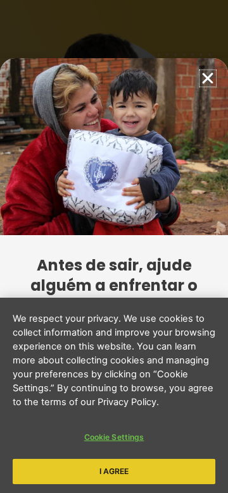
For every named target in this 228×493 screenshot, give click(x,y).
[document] (114, 246)
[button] (207, 78)
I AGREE (114, 471)
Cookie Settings (114, 437)
